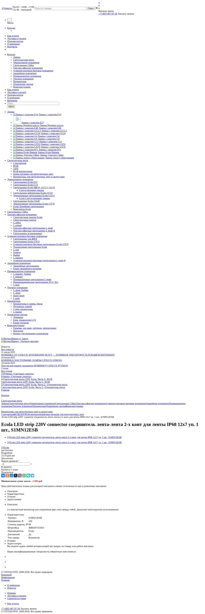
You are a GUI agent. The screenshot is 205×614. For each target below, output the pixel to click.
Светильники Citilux (23, 65)
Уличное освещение (23, 79)
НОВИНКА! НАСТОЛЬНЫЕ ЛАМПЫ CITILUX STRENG (31, 360)
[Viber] (20, 475)
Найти (11, 106)
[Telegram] (32, 475)
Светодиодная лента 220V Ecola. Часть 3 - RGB (25, 382)
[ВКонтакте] (3, 475)
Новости (11, 588)
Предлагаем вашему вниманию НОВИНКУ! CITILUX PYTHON (34, 365)
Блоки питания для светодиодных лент (64, 414)
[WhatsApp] (24, 475)
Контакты (12, 46)
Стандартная (7, 414)
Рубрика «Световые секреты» (16, 376)
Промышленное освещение (27, 76)
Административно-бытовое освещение (33, 70)
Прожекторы (19, 81)
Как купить (13, 36)
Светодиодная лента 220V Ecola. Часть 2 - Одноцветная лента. (33, 387)
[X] (15, 475)
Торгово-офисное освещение (28, 68)
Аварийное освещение (24, 73)
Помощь (5, 580)
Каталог (11, 28)
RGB (16, 414)
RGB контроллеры (34, 414)
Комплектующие (21, 87)
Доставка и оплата (16, 38)
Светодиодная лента (23, 60)
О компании (13, 44)
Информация (8, 577)
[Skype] (28, 475)
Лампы (16, 57)
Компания (6, 574)
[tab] (102, 453)
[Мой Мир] (11, 475)
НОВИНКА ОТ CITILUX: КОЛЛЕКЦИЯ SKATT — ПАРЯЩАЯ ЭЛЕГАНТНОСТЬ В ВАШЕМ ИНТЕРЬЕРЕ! (58, 355)
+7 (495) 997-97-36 (107, 13)
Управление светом (23, 84)
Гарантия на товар (16, 598)
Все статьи (6, 371)
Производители (15, 41)
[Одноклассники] (7, 475)
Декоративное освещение (26, 62)
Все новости (7, 349)
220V (22, 414)
